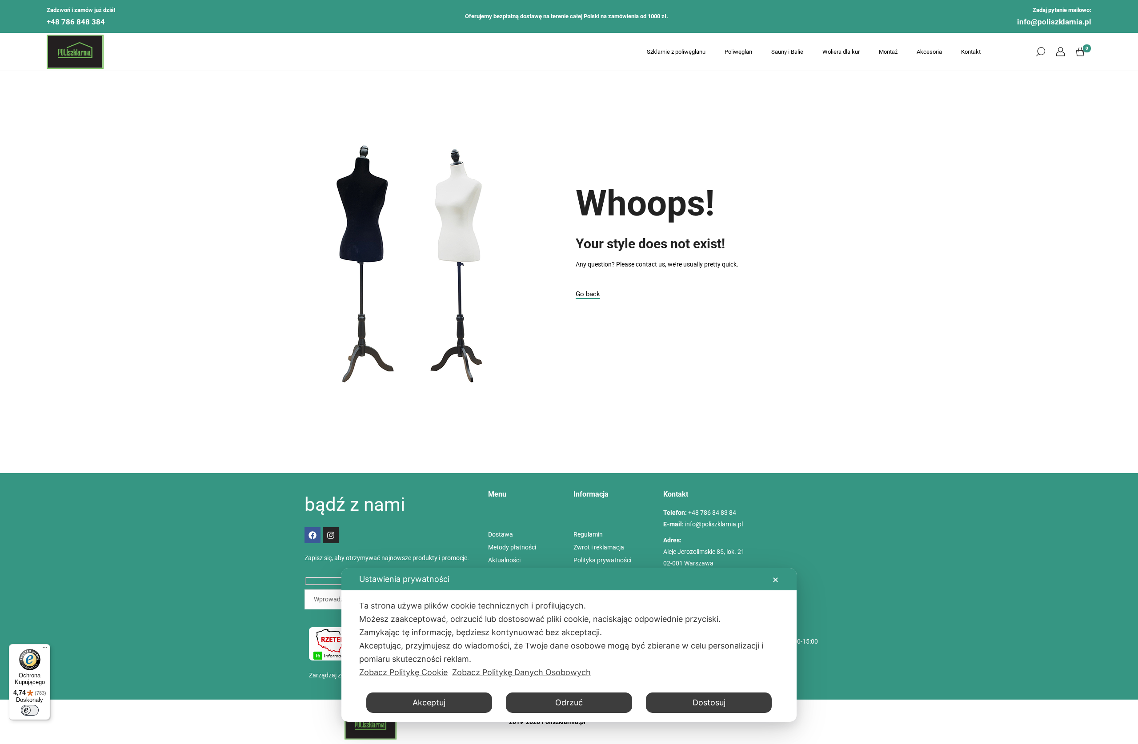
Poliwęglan (738, 51)
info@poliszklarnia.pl (1054, 21)
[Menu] (45, 649)
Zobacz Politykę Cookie (403, 672)
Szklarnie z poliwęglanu (676, 51)
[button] (1040, 52)
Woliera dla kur (841, 51)
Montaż (888, 51)
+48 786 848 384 (76, 21)
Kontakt (971, 51)
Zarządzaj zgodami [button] (335, 675)
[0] (1080, 52)
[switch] (30, 710)
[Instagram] (331, 535)
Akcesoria (929, 51)
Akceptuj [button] (429, 702)
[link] (1060, 52)
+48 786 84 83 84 (712, 512)
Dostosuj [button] (709, 702)
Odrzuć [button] (569, 702)
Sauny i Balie (787, 51)
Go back (588, 294)
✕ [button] (775, 580)
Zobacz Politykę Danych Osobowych (521, 672)
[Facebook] (313, 535)
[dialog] (569, 645)
